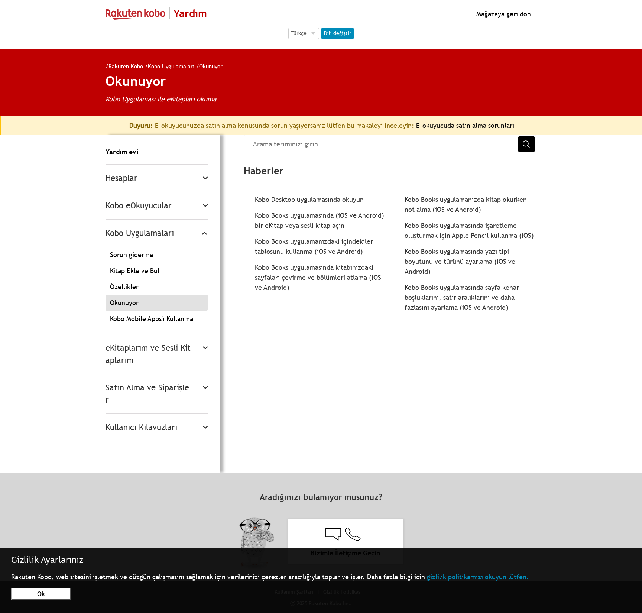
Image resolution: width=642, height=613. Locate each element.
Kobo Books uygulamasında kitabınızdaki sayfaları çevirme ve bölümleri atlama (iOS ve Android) (318, 277)
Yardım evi (122, 151)
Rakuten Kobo (125, 66)
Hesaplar (121, 178)
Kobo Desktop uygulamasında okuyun (309, 199)
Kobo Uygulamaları (171, 66)
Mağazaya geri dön (502, 14)
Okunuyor (211, 66)
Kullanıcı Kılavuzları (141, 427)
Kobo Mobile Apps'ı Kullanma (151, 318)
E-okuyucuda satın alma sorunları (465, 125)
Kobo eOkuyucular (139, 206)
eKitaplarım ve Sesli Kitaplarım (148, 354)
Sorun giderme (131, 254)
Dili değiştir (337, 33)
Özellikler (124, 286)
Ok (41, 594)
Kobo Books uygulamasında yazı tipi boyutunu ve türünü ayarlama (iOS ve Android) (460, 261)
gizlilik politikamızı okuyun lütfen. (478, 577)
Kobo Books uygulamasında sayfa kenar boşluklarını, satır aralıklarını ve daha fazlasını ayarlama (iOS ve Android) (462, 297)
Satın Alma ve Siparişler (147, 394)
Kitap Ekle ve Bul (134, 270)
